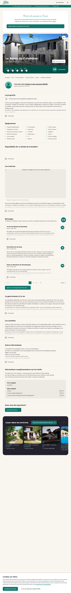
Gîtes (12, 77)
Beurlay (37, 77)
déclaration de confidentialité (43, 584)
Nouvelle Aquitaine (19, 77)
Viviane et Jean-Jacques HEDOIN (36, 84)
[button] (35, 183)
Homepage (7, 77)
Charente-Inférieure (29, 77)
